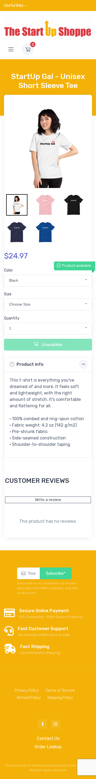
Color (8, 270)
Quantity (11, 318)
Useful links (13, 5)
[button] (48, 281)
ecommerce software (29, 765)
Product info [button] (30, 364)
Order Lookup (48, 746)
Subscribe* (56, 573)
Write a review (48, 499)
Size (7, 294)
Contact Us (48, 738)
